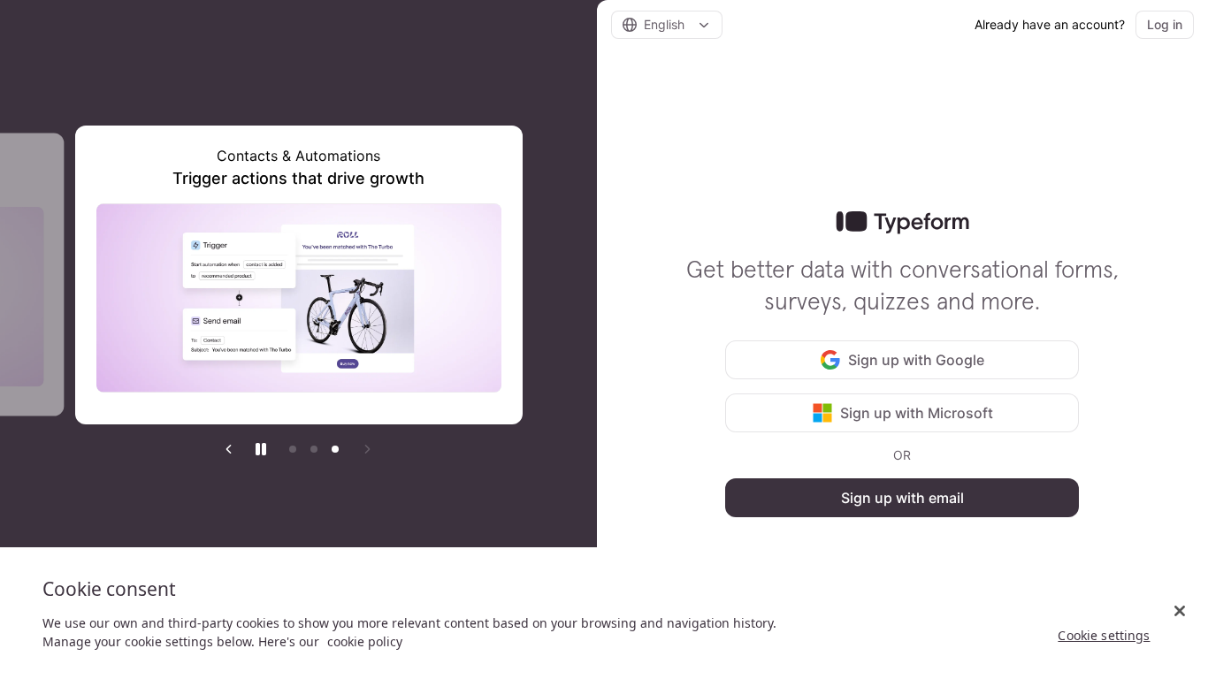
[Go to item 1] (292, 449)
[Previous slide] (229, 449)
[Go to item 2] (314, 449)
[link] (902, 222)
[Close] (1179, 610)
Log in (1164, 24)
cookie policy (364, 641)
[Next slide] (367, 449)
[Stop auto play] (260, 449)
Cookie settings (1104, 635)
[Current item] (335, 449)
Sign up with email (902, 498)
